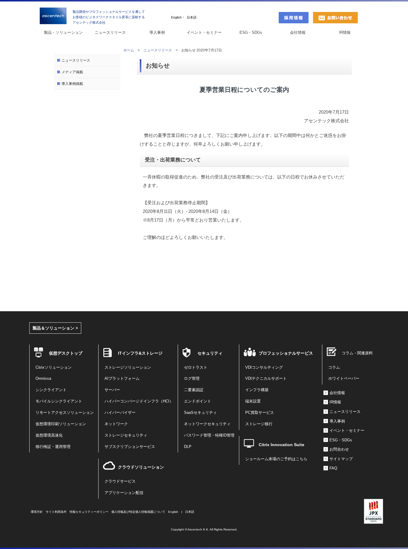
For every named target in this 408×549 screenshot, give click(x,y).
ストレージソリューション (128, 367)
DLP (187, 447)
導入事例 (157, 32)
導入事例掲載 (72, 84)
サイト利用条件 (56, 511)
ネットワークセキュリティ (207, 424)
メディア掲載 (72, 72)
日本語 (192, 17)
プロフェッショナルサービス (286, 353)
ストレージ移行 (258, 424)
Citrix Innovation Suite (281, 444)
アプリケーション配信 (124, 493)
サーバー (112, 390)
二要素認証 (193, 390)
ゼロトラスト (195, 367)
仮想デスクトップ (65, 353)
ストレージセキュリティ (126, 435)
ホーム (128, 50)
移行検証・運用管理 (53, 447)
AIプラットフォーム (122, 378)
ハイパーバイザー (120, 413)
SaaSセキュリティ (200, 413)
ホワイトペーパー (343, 378)
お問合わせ (339, 449)
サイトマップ (341, 459)
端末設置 (253, 401)
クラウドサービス (120, 481)
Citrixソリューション (54, 367)
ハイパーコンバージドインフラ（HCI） (139, 401)
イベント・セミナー (204, 32)
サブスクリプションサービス (130, 447)
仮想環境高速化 (49, 435)
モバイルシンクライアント (59, 401)
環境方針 (37, 511)
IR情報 (345, 32)
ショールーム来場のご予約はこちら (276, 459)
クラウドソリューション (141, 467)
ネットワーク (116, 424)
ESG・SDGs (251, 32)
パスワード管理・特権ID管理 (209, 435)
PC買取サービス (259, 413)
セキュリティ (210, 353)
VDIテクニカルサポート (266, 378)
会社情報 (298, 32)
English (176, 17)
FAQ (333, 468)
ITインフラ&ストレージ (140, 353)
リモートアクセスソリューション (65, 413)
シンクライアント (51, 390)
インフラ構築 (257, 390)
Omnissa (43, 378)
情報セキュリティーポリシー (89, 511)
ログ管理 (192, 378)
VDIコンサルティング (264, 367)
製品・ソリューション (63, 32)
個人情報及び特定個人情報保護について (138, 511)
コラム (334, 367)
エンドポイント (197, 401)
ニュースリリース (110, 32)
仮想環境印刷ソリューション (61, 424)
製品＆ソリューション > (55, 328)
